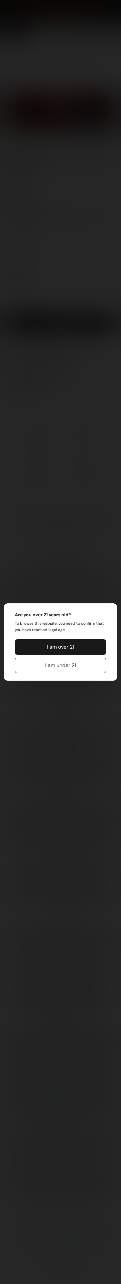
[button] (60, 647)
